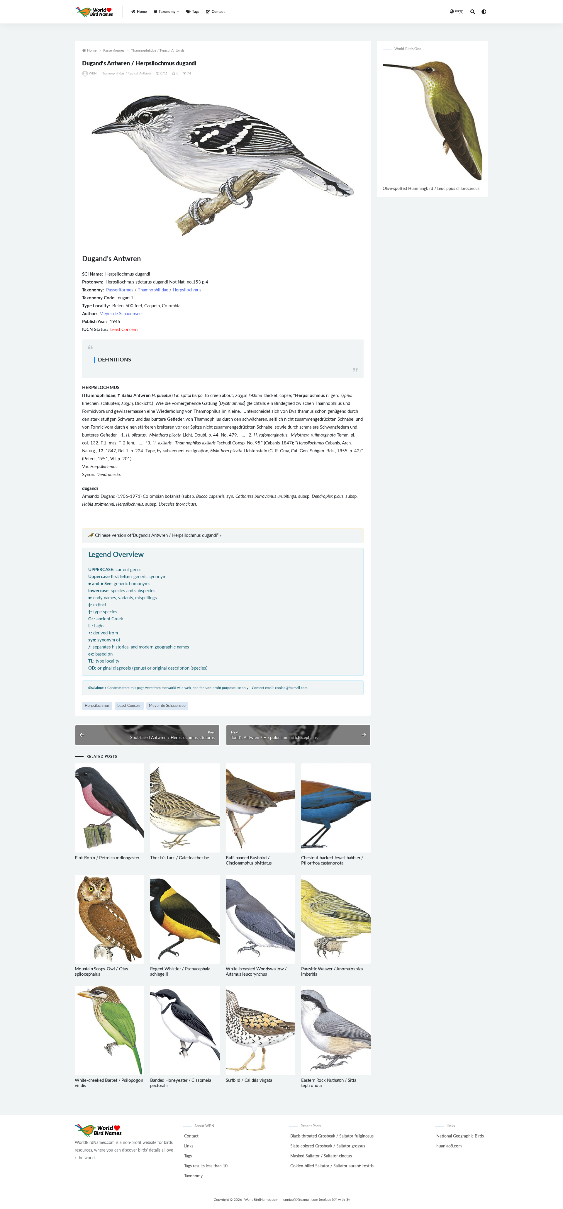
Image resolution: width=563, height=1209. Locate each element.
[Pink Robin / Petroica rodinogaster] (109, 808)
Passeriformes (113, 50)
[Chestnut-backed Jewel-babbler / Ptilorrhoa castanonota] (336, 808)
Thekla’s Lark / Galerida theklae (179, 858)
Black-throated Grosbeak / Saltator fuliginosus (332, 1136)
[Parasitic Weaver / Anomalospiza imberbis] (336, 919)
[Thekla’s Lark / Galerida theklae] (185, 808)
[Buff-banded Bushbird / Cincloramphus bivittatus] (260, 808)
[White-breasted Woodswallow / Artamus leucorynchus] (260, 919)
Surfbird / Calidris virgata (249, 1080)
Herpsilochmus (187, 290)
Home (142, 11)
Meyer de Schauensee (120, 314)
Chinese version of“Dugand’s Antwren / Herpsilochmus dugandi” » (158, 535)
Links (188, 1146)
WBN (93, 73)
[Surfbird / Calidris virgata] (260, 1030)
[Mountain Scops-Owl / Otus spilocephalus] (109, 919)
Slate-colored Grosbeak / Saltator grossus (327, 1146)
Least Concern (129, 706)
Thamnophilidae (153, 290)
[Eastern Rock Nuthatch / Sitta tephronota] (336, 1030)
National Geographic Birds (460, 1136)
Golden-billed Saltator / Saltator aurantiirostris (332, 1166)
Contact (218, 11)
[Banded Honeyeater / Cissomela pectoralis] (185, 1030)
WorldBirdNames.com (261, 1199)
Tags (195, 11)
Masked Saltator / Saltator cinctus (321, 1156)
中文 (459, 12)
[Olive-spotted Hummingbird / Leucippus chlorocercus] (432, 121)
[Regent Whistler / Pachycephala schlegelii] (185, 919)
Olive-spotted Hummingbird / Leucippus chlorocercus (431, 189)
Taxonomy (193, 1176)
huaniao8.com (449, 1146)
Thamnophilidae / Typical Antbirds (157, 50)
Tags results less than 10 (206, 1166)
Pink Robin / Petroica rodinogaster (107, 858)
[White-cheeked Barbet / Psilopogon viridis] (109, 1030)
